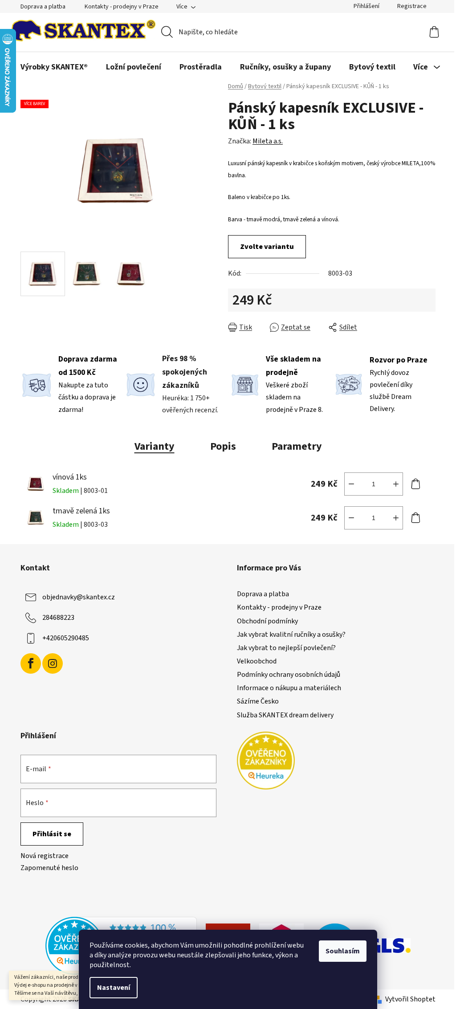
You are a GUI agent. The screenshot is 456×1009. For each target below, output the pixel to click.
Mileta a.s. (267, 141)
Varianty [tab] (154, 446)
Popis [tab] (223, 446)
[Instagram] (52, 663)
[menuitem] (54, 67)
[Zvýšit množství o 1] (396, 484)
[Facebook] (30, 663)
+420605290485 (65, 638)
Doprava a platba (42, 6)
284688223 (58, 617)
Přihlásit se (52, 834)
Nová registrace (44, 856)
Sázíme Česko (258, 701)
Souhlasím (343, 951)
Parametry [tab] (297, 446)
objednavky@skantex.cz (78, 597)
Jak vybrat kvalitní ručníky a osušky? (291, 634)
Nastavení (113, 988)
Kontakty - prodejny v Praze (122, 6)
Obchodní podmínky (267, 621)
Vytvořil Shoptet (410, 999)
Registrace (412, 6)
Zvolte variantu (267, 247)
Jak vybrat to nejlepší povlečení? (286, 648)
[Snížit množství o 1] (351, 484)
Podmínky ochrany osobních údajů (288, 674)
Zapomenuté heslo (49, 868)
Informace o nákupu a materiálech (289, 688)
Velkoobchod (257, 661)
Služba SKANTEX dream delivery (285, 715)
